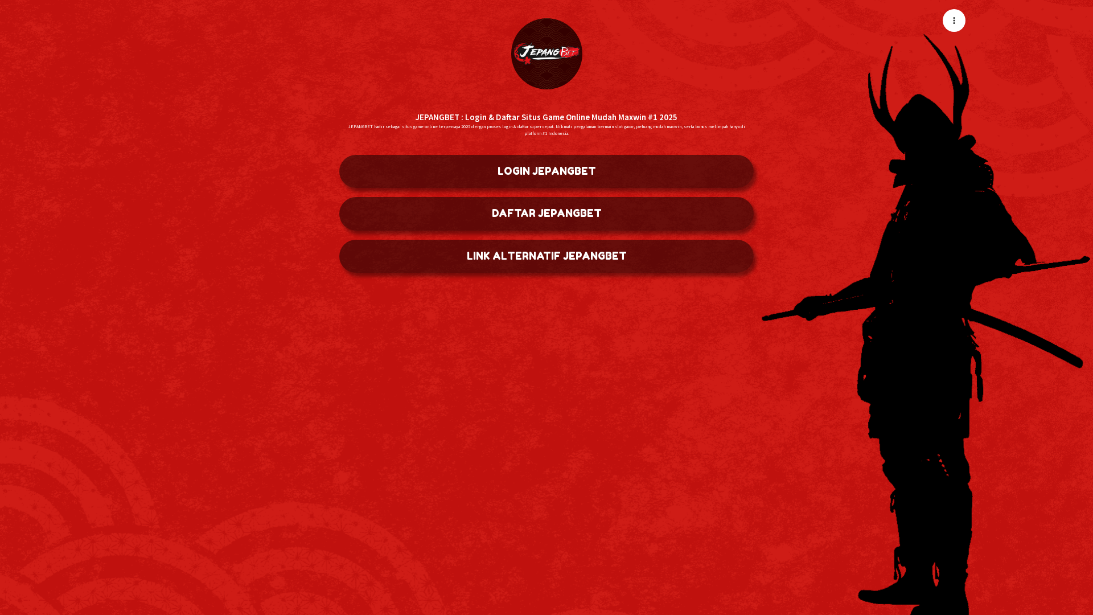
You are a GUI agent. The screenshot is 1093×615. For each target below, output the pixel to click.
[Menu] (954, 20)
